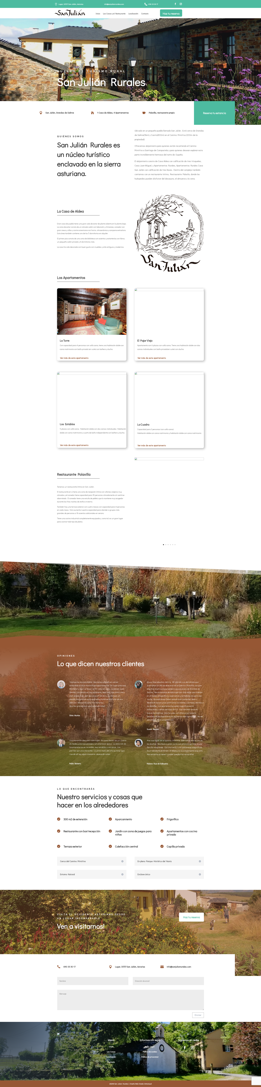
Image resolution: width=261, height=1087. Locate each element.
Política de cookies (150, 1051)
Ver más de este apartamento (74, 357)
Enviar (198, 1015)
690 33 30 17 (153, 4)
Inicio (98, 14)
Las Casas (111, 1051)
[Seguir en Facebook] (175, 4)
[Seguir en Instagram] (181, 4)
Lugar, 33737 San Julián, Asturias (71, 4)
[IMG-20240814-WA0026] (169, 459)
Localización (133, 14)
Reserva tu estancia (214, 113)
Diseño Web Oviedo (137, 1084)
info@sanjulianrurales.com (114, 4)
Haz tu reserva (171, 13)
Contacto (144, 14)
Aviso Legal (149, 1046)
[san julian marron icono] (169, 271)
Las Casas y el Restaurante (114, 14)
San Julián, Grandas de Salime (60, 112)
